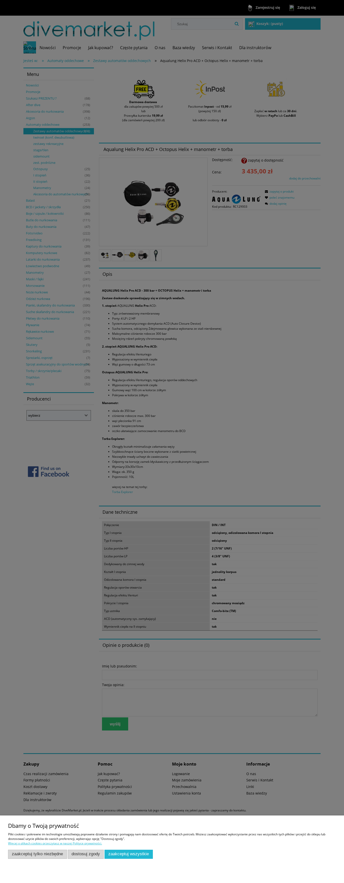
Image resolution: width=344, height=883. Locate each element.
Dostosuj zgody (86, 853)
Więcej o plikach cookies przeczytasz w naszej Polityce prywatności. (55, 843)
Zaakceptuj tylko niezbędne (37, 853)
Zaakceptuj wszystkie (128, 853)
